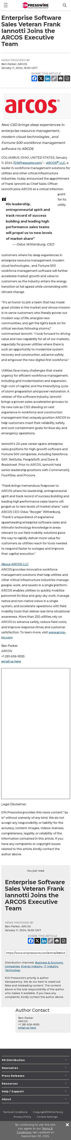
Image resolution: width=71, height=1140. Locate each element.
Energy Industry (31, 966)
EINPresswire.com (27, 163)
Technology (12, 970)
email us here (11, 661)
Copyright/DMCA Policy (48, 1112)
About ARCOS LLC (15, 564)
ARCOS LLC (55, 163)
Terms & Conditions (15, 1112)
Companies (12, 966)
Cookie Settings (47, 1116)
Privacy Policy (22, 1116)
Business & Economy (49, 962)
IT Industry (51, 966)
